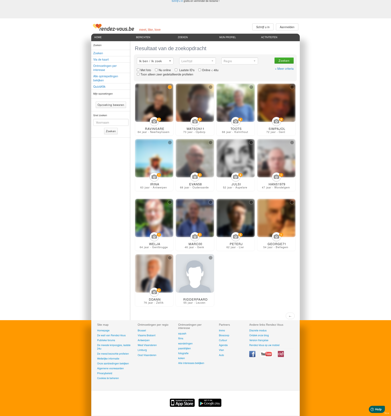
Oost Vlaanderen (147, 355)
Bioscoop (224, 335)
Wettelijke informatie (108, 358)
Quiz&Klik (99, 86)
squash (182, 333)
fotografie (183, 353)
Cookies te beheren (108, 378)
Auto (221, 355)
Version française (258, 340)
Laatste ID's (186, 70)
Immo (222, 330)
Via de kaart (101, 59)
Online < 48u (210, 70)
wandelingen (185, 343)
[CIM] (281, 356)
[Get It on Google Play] (210, 406)
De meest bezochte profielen (113, 353)
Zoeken (183, 37)
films (180, 338)
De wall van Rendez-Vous (111, 335)
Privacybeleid (104, 373)
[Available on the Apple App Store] (183, 406)
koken (181, 358)
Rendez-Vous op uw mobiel (264, 345)
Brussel (142, 330)
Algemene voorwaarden (110, 368)
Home (98, 37)
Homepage (103, 330)
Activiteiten (269, 37)
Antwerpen (144, 340)
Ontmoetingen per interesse (105, 68)
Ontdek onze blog (259, 335)
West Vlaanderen (147, 345)
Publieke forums (106, 340)
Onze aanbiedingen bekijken (113, 363)
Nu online (165, 70)
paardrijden (184, 348)
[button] (155, 61)
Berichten (143, 37)
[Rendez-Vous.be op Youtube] (267, 356)
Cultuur (223, 340)
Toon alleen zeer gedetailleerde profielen (167, 74)
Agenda (223, 345)
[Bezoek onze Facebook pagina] (252, 356)
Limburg (142, 350)
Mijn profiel (227, 37)
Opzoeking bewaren (111, 105)
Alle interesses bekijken (191, 363)
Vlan (221, 350)
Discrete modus (258, 330)
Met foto (146, 70)
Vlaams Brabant (146, 335)
